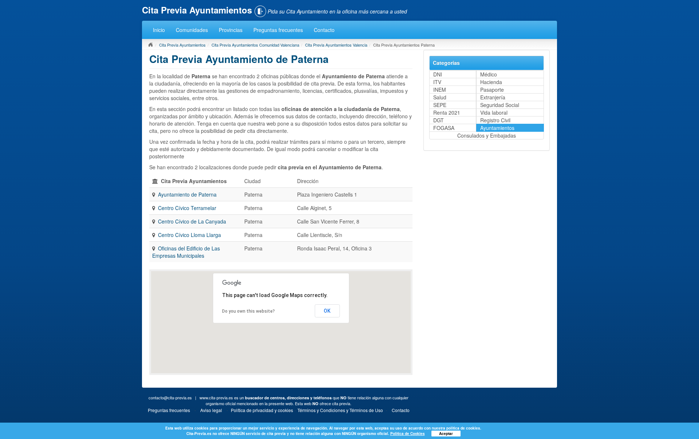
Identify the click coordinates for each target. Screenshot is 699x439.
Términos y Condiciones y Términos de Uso (340, 410)
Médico (488, 74)
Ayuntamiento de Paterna (187, 194)
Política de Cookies (407, 433)
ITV (437, 82)
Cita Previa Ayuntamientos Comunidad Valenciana (255, 45)
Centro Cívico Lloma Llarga (189, 234)
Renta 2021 (446, 112)
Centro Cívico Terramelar (187, 207)
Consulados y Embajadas (486, 135)
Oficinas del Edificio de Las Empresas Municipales (186, 252)
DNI (437, 74)
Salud (439, 97)
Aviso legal (211, 410)
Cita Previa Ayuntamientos (182, 45)
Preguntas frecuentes (278, 29)
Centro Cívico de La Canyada (192, 221)
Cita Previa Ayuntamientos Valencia (336, 45)
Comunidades (192, 29)
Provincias (230, 29)
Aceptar (446, 433)
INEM (439, 89)
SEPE (439, 104)
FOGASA (443, 127)
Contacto (324, 29)
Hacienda (491, 82)
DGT (438, 120)
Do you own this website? (248, 311)
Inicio (159, 29)
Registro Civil (495, 120)
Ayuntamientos (497, 127)
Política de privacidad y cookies (262, 410)
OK (327, 311)
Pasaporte (492, 89)
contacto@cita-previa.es (170, 397)
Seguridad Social (499, 104)
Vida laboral (494, 112)
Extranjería (492, 97)
